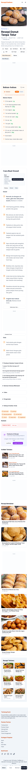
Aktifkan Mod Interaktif (18, 179)
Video (5, 392)
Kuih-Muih (3, 744)
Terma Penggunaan (6, 733)
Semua (6, 188)
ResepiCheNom (6, 2)
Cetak (24, 48)
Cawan (21, 91)
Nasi (2, 742)
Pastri (2, 746)
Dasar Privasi (4, 731)
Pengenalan (7, 399)
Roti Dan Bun (4, 28)
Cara (10, 767)
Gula (16, 188)
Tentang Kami (4, 725)
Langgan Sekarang (18, 443)
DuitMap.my (20, 760)
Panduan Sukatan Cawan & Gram (13, 363)
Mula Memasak (6, 55)
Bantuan (17, 767)
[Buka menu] (25, 2)
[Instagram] (8, 754)
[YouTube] (11, 754)
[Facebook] (2, 754)
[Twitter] (5, 754)
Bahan (15, 55)
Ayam (2, 740)
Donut (11, 188)
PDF (6, 51)
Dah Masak (15, 48)
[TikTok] (14, 754)
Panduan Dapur (5, 727)
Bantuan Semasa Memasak (12, 385)
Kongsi (14, 51)
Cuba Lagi (14, 425)
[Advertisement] (14, 73)
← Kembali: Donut (8, 334)
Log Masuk (8, 443)
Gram (17, 91)
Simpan (6, 48)
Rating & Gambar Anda (10, 405)
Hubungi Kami (4, 729)
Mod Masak (5, 58)
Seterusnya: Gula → (14, 307)
